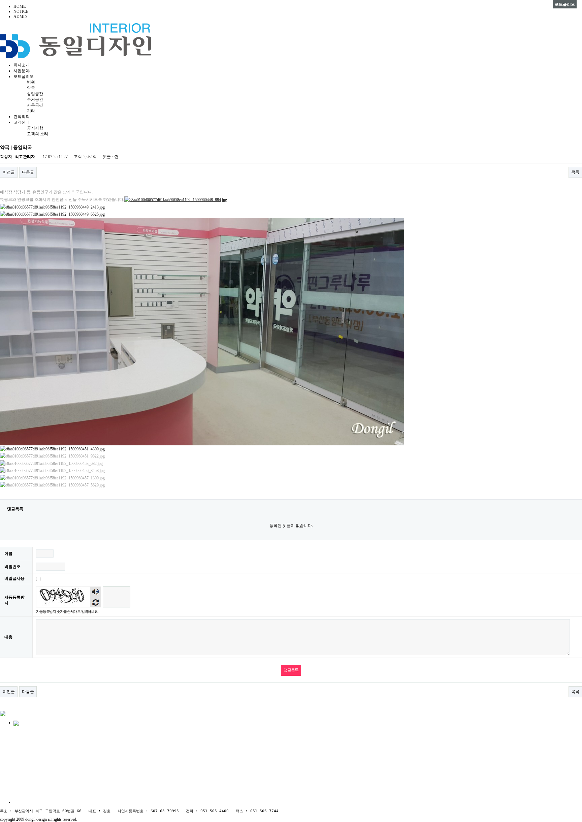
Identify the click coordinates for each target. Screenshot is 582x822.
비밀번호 (12, 566)
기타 (31, 110)
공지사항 (35, 128)
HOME (19, 6)
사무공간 (35, 105)
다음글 (28, 172)
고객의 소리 (37, 133)
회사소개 (21, 65)
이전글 (9, 172)
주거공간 (35, 99)
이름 (8, 553)
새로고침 (95, 602)
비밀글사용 (14, 578)
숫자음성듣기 (96, 592)
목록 (575, 172)
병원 (31, 82)
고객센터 (21, 122)
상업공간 (35, 93)
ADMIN (20, 16)
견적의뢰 (21, 116)
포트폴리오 (23, 76)
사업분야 (21, 70)
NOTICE (20, 11)
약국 (31, 88)
